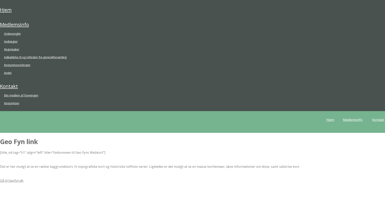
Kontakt (9, 86)
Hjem (6, 9)
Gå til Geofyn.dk (11, 180)
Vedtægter (11, 41)
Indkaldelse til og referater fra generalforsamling (35, 57)
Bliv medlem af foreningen (21, 95)
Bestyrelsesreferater (17, 65)
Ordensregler (12, 34)
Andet (8, 73)
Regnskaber (11, 49)
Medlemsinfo (14, 24)
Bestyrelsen (11, 103)
